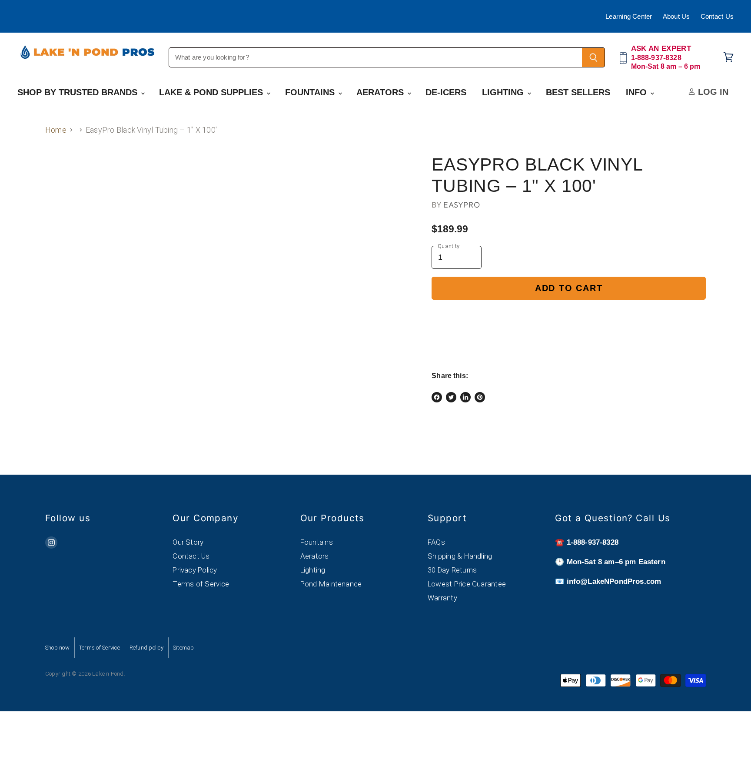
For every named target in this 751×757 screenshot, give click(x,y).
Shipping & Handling (460, 556)
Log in (711, 92)
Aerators (381, 92)
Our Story (188, 542)
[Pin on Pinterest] (480, 397)
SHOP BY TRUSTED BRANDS (78, 92)
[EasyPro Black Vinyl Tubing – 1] (61, 180)
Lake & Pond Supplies (212, 92)
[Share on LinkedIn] (465, 397)
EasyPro (461, 205)
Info (637, 92)
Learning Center (628, 16)
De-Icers (445, 92)
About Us (676, 16)
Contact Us (717, 16)
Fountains (311, 92)
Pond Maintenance (331, 583)
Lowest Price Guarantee (467, 583)
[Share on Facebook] (437, 397)
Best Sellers (578, 92)
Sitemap (183, 647)
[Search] (593, 57)
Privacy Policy (195, 570)
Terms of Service (201, 583)
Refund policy (146, 647)
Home (55, 129)
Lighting (504, 92)
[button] (569, 318)
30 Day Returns (452, 570)
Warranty (442, 597)
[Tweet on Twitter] (451, 397)
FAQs (436, 542)
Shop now (57, 647)
